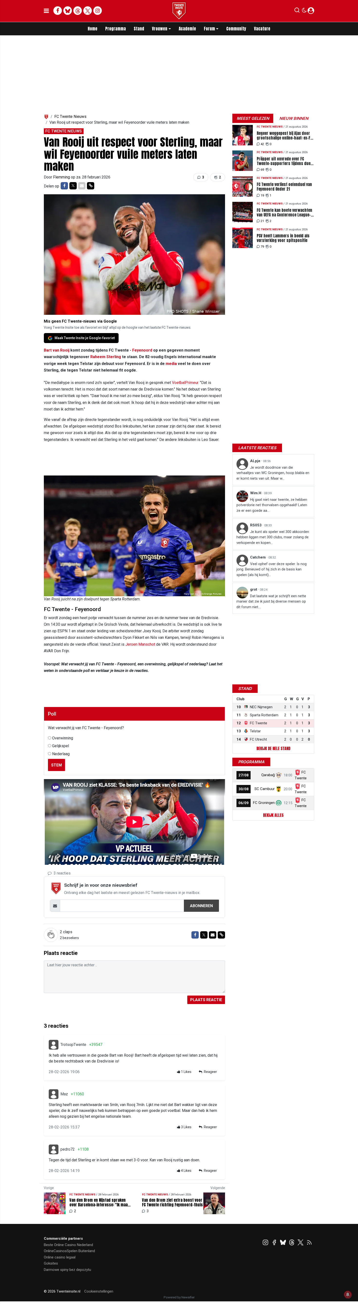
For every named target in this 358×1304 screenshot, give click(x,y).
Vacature (262, 29)
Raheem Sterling (105, 356)
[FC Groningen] (279, 803)
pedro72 (67, 1149)
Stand (139, 29)
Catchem (258, 557)
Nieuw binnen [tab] (293, 118)
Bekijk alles (273, 815)
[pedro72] (53, 1149)
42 (262, 144)
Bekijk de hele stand (273, 748)
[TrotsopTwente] (53, 1045)
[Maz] (53, 1094)
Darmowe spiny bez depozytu (67, 1269)
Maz (64, 1094)
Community (236, 29)
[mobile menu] (46, 11)
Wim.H (256, 493)
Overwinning (62, 738)
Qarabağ (268, 775)
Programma (115, 29)
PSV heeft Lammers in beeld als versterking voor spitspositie (283, 238)
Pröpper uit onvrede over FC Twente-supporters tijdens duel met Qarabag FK (284, 161)
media (171, 363)
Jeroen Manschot (140, 644)
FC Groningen (264, 803)
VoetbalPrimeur (185, 382)
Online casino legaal (59, 1257)
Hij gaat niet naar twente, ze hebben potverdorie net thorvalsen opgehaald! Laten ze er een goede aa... (271, 505)
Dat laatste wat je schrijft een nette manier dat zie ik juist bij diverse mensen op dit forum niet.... (271, 601)
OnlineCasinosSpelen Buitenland (69, 1251)
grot (254, 589)
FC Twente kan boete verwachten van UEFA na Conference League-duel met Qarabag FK (284, 212)
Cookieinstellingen (98, 1291)
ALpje (255, 461)
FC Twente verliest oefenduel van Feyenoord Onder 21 (284, 186)
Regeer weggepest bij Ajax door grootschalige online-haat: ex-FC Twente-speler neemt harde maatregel (284, 135)
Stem (56, 765)
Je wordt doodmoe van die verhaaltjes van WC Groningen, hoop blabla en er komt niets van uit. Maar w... (272, 473)
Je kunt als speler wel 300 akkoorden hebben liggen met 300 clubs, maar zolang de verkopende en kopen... (272, 537)
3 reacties (62, 873)
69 (262, 169)
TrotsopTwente (73, 1044)
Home (92, 29)
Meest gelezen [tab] (253, 118)
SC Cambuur (264, 789)
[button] (297, 11)
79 (262, 246)
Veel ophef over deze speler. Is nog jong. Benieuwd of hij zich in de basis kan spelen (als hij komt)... (271, 569)
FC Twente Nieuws (70, 116)
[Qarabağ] (279, 775)
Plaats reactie (206, 999)
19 (262, 195)
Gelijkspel (60, 746)
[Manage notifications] (348, 1294)
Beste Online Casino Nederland (68, 1245)
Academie (187, 29)
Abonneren (201, 905)
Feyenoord (142, 350)
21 (262, 221)
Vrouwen (159, 29)
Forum (209, 29)
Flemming (62, 177)
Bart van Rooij (56, 350)
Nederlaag (61, 754)
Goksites (51, 1263)
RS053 (256, 525)
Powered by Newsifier (179, 1297)
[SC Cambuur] (279, 789)
